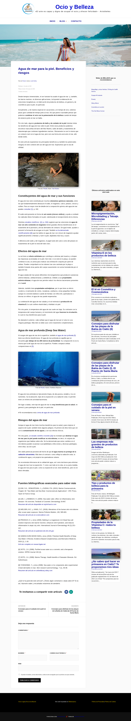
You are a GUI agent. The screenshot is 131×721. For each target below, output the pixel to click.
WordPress (61, 716)
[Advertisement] (105, 148)
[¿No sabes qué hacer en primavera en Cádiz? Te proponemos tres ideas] (105, 558)
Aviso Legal (21, 701)
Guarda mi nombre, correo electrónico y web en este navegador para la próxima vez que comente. (47, 674)
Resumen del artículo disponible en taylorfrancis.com (37, 504)
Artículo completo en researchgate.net (32, 544)
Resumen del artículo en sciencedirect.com (33, 515)
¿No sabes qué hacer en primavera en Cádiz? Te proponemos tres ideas (105, 564)
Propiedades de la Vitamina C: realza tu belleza (103, 525)
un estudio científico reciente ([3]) (41, 436)
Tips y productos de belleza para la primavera (103, 486)
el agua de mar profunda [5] (66, 335)
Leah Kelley (33, 81)
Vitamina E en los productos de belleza (103, 254)
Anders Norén (79, 716)
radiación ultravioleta (26, 454)
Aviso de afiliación (31, 701)
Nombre (21, 653)
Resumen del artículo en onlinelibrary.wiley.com (35, 570)
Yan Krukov (55, 188)
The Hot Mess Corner (98, 111)
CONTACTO (76, 21)
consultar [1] (28, 209)
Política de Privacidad (98, 701)
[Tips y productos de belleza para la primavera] (105, 479)
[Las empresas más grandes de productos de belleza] (105, 438)
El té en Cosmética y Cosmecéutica (103, 291)
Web (19, 663)
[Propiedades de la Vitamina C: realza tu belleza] (105, 519)
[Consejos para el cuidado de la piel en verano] (105, 401)
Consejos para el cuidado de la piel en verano (103, 407)
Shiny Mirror (95, 103)
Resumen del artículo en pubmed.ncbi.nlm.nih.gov (36, 531)
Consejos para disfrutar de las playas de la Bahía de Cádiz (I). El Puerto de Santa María (65, 611)
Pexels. (24, 81)
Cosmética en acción (97, 107)
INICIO (52, 21)
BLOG (62, 21)
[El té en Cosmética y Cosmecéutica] (105, 285)
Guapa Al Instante (96, 95)
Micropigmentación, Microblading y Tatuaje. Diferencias (105, 216)
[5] (32, 346)
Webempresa (72, 701)
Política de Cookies (110, 701)
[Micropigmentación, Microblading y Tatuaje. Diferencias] (105, 210)
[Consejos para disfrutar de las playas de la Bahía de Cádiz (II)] (105, 320)
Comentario (23, 630)
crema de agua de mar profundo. (48, 413)
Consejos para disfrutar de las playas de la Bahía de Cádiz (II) (105, 326)
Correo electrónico (58, 653)
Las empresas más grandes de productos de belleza (104, 444)
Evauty (93, 99)
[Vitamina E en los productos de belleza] (105, 249)
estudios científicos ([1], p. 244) (36, 222)
